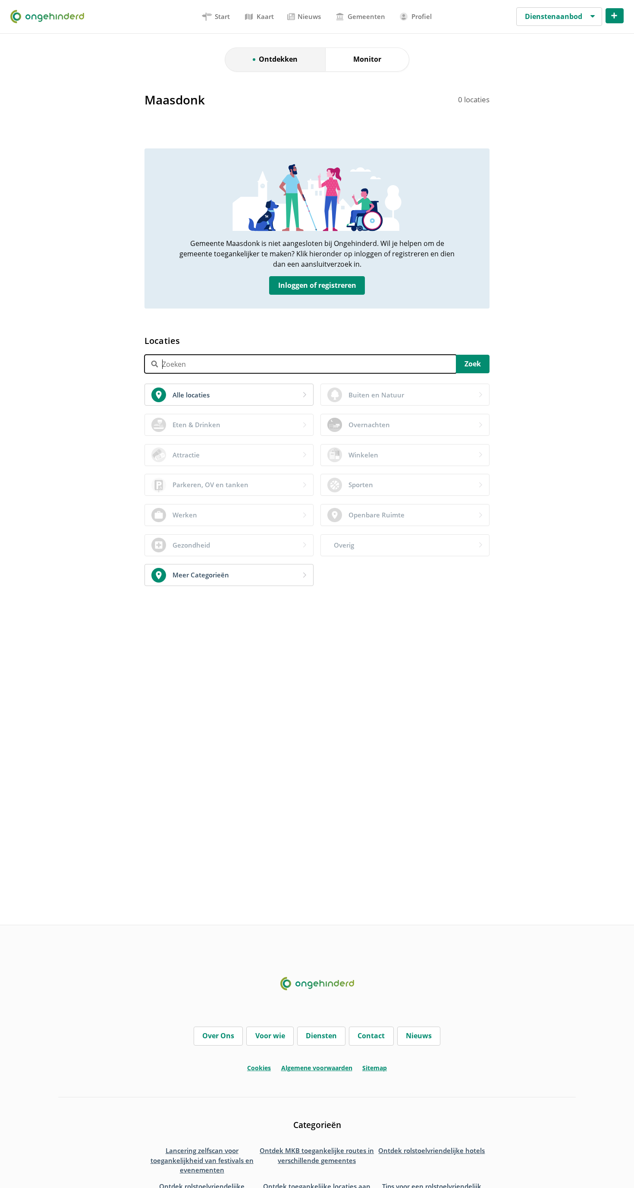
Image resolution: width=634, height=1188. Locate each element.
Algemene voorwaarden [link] (316, 1068)
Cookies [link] (259, 1068)
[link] (229, 395)
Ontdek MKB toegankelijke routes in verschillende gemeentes (317, 1155)
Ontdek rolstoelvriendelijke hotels (431, 1150)
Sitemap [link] (374, 1068)
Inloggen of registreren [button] (317, 285)
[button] (559, 16)
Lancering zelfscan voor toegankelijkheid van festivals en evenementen (202, 1160)
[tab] (216, 16)
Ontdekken (278, 59)
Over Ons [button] (218, 1035)
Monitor (367, 59)
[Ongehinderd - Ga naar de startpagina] (50, 16)
